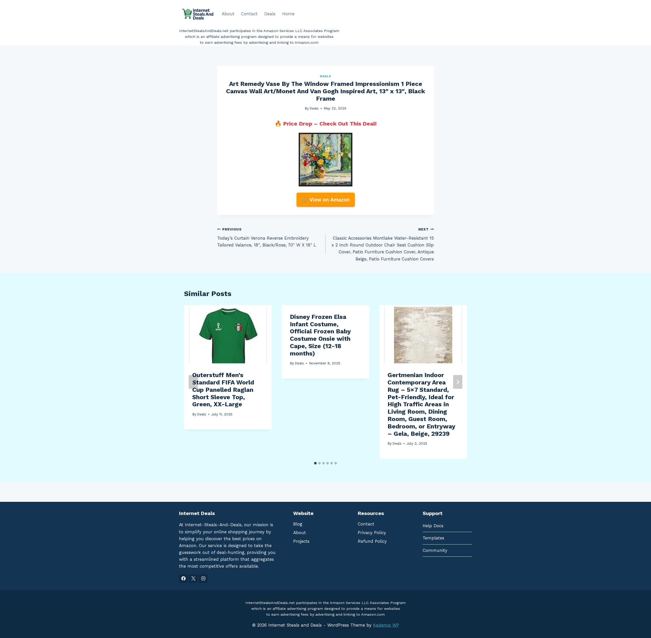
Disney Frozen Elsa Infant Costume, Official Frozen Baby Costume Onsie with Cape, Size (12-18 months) (320, 335)
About (228, 13)
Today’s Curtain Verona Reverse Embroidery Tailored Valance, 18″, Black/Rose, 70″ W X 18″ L (266, 237)
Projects (301, 541)
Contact (249, 13)
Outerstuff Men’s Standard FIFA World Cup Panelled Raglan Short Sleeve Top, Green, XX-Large (223, 389)
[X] (193, 578)
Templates (433, 537)
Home (288, 13)
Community (435, 550)
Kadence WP (386, 625)
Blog (297, 523)
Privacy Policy (372, 532)
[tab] (315, 463)
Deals (269, 13)
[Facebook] (183, 578)
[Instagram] (203, 578)
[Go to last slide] (193, 382)
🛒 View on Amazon (326, 200)
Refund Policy (372, 541)
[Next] (457, 382)
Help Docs (433, 525)
